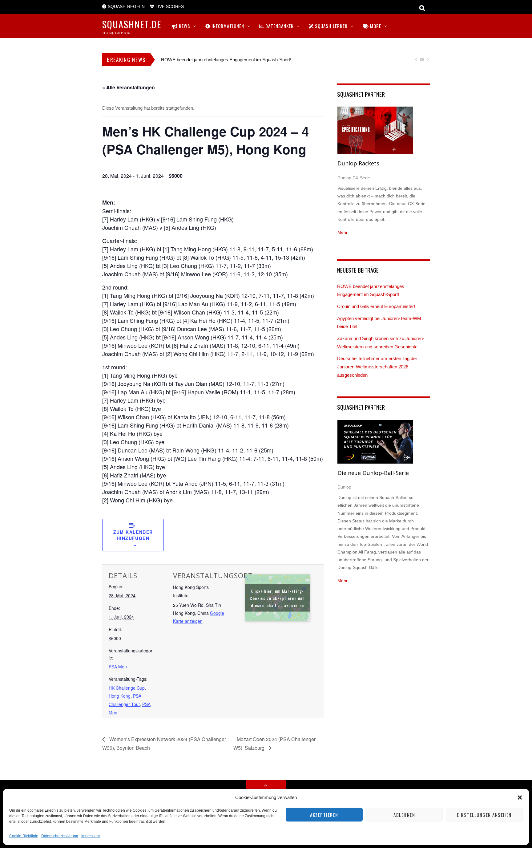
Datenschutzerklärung (59, 836)
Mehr (342, 232)
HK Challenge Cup (127, 688)
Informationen (227, 25)
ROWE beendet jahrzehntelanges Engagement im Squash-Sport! (226, 59)
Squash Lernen (331, 25)
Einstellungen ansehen (484, 814)
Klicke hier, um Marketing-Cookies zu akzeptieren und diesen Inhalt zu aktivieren (277, 597)
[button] (520, 797)
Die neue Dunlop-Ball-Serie (373, 473)
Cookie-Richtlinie (23, 836)
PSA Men (118, 666)
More (375, 25)
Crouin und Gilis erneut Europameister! (376, 306)
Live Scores (169, 6)
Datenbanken (279, 25)
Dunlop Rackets (358, 163)
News (184, 25)
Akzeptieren (324, 814)
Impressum (90, 836)
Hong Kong (120, 696)
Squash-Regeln (126, 6)
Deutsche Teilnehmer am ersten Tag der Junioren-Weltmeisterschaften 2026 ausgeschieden (377, 366)
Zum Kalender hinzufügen (133, 535)
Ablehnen (404, 814)
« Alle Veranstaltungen (128, 87)
